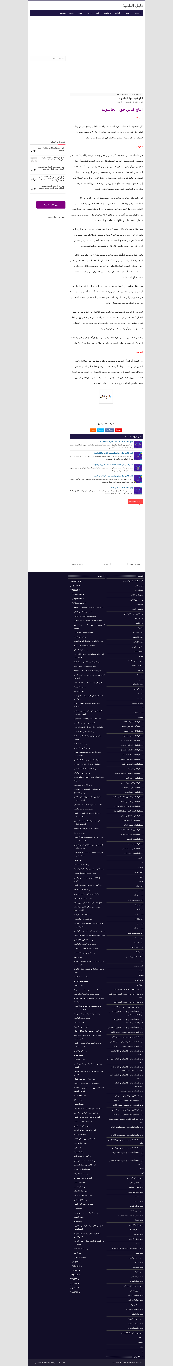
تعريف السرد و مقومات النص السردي (87, 894)
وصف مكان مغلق (80, 1257)
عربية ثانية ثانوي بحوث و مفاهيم (132, 1091)
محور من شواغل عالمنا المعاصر (132, 1333)
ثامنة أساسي (138, 909)
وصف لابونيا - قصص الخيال (83, 612)
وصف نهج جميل (79, 1187)
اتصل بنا (62, 1362)
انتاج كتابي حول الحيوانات (83, 1178)
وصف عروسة (78, 957)
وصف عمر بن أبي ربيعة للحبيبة (84, 953)
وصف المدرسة (79, 691)
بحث (141, 863)
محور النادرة (139, 1272)
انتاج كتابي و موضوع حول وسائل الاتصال (88, 1031)
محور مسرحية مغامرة (135, 1323)
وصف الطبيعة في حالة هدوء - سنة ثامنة (87, 662)
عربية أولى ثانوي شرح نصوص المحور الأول (128, 989)
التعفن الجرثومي (137, 647)
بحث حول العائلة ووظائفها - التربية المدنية (88, 641)
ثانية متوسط (139, 938)
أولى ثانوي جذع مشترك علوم (133, 614)
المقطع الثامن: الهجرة (135, 769)
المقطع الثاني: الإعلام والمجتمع (132, 787)
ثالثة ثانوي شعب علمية (135, 900)
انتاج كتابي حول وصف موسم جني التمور (88, 885)
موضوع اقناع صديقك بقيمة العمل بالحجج (88, 670)
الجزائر (141, 656)
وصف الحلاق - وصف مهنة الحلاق (85, 1079)
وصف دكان (78, 1100)
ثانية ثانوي (139, 924)
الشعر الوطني (138, 689)
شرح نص (140, 985)
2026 (77, 581)
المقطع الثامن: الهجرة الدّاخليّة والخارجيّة (129, 773)
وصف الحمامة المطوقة (82, 889)
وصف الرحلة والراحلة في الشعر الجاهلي (88, 620)
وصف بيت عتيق (79, 1182)
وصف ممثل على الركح (82, 773)
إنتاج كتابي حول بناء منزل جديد (121, 487)
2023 (76, 1275)
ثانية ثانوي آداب (138, 928)
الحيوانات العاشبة (137, 665)
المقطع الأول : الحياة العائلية (133, 722)
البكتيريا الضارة (138, 632)
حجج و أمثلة (139, 952)
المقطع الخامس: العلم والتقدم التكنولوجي (128, 806)
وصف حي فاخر (79, 1022)
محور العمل (139, 1244)
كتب (142, 1173)
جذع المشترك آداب (136, 947)
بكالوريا (140, 867)
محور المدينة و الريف (136, 1258)
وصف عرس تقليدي (80, 1051)
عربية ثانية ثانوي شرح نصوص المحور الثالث (128, 1100)
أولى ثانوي (139, 604)
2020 (75, 1288)
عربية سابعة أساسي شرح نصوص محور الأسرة (127, 1135)
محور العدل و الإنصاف (135, 1239)
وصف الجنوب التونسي (82, 748)
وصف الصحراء (79, 1152)
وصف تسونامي (79, 1059)
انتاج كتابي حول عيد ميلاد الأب (84, 723)
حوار (141, 961)
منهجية (141, 1337)
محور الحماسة (138, 1201)
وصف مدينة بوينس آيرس (83, 898)
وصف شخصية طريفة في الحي (84, 1161)
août (77, 1262)
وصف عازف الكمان (81, 650)
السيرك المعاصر (137, 684)
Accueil (106, 564)
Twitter (100, 430)
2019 (76, 1292)
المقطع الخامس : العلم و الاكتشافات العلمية (128, 797)
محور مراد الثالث (137, 1314)
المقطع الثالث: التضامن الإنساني (132, 745)
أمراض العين (139, 585)
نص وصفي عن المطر (81, 1126)
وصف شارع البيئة (80, 1134)
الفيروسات (139, 698)
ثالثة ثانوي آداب (138, 895)
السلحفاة (140, 675)
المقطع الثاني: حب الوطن (134, 792)
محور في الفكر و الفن (135, 1300)
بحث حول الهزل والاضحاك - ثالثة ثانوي (87, 718)
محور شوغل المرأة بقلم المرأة (132, 1286)
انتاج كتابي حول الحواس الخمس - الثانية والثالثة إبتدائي (113, 453)
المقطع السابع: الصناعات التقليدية (131, 830)
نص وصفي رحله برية (81, 1027)
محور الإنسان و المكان (135, 1192)
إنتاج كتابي (120, 102)
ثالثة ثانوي (139, 891)
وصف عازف (78, 860)
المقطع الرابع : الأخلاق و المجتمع (132, 816)
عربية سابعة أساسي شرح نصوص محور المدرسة (126, 1148)
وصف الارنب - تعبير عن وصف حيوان (86, 1083)
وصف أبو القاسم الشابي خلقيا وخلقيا (87, 1014)
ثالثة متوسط (139, 905)
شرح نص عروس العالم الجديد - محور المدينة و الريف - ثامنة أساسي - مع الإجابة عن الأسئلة (51, 179)
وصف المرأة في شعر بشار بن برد (86, 1213)
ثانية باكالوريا (139, 919)
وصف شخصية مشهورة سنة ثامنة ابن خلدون (89, 935)
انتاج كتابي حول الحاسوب (83, 1195)
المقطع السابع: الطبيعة (135, 839)
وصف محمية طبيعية (81, 977)
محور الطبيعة (138, 1234)
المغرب (140, 717)
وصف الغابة (78, 1221)
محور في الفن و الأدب (135, 1305)
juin (76, 1270)
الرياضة (140, 670)
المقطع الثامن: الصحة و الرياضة (132, 759)
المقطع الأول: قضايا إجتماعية (133, 736)
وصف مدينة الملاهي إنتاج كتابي (85, 944)
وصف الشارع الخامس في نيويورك (86, 948)
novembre (78, 594)
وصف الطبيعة (78, 1217)
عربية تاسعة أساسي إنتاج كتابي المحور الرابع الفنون (125, 1027)
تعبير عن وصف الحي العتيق (83, 1204)
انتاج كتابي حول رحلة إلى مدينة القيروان (88, 1108)
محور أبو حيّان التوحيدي (135, 1178)
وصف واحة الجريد (80, 1095)
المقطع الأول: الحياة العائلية (133, 731)
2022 (75, 1279)
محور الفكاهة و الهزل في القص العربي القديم (127, 1248)
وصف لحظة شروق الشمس (83, 919)
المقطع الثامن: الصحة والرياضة (132, 764)
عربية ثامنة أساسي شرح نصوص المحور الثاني (127, 1037)
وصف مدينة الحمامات (81, 864)
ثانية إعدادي (139, 914)
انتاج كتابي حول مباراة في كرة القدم (86, 828)
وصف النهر (78, 1147)
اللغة (141, 708)
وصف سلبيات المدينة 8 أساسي (85, 873)
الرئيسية (138, 13)
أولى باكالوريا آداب (137, 595)
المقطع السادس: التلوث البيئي (132, 848)
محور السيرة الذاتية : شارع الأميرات (130, 1215)
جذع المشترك (138, 942)
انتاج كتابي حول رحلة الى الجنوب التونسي (88, 727)
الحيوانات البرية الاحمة (135, 661)
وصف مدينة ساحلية (80, 743)
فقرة (141, 1168)
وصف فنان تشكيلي (80, 1200)
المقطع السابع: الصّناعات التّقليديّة (131, 834)
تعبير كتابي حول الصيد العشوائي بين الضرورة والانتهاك (113, 464)
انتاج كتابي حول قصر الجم (83, 1156)
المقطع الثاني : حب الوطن (134, 778)
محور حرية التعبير (137, 1276)
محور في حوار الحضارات (134, 1309)
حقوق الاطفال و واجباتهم (134, 956)
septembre (80, 603)
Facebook (109, 430)
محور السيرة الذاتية (136, 1211)
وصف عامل (78, 1208)
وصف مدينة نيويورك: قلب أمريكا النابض (88, 804)
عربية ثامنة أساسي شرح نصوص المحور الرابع (127, 1046)
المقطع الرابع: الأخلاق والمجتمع (132, 820)
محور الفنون (139, 1253)
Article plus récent (134, 564)
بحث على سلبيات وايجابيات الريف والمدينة (89, 869)
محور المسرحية (138, 1267)
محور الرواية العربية (136, 1206)
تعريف (141, 881)
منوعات (140, 1342)
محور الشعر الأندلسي (136, 1225)
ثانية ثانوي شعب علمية (135, 933)
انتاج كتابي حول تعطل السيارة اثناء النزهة (88, 607)
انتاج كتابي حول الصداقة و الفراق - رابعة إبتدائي (115, 441)
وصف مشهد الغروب (81, 981)
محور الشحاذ (139, 1220)
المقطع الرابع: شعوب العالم (133, 825)
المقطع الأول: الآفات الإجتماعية (132, 726)
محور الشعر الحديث (136, 1229)
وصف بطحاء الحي (80, 1143)
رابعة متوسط (138, 966)
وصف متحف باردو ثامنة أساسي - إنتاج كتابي (89, 931)
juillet (78, 1266)
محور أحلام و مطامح (136, 1182)
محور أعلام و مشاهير (136, 1187)
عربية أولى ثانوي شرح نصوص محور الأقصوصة (127, 1007)
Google (118, 430)
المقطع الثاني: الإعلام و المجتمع (132, 783)
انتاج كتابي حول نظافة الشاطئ (85, 1165)
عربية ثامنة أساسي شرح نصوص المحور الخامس (126, 1041)
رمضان (141, 971)
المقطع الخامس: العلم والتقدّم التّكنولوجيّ (128, 811)
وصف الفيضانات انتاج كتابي (83, 632)
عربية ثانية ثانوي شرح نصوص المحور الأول (128, 1096)
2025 (76, 586)
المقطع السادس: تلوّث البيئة (133, 853)
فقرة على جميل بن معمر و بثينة (85, 666)
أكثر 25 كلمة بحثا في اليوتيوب (133, 581)
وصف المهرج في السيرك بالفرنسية (86, 994)
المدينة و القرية (138, 712)
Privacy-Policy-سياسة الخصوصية (44, 1362)
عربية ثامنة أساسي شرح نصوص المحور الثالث (127, 1032)
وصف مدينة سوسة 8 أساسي (84, 731)
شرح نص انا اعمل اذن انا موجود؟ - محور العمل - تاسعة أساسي (52, 159)
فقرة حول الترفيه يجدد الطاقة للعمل (86, 760)
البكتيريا (140, 628)
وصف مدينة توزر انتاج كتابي (83, 940)
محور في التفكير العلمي (135, 1295)
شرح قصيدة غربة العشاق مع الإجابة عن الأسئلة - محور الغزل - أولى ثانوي (51, 168)
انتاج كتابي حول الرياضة (82, 914)
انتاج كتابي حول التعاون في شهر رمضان (88, 903)
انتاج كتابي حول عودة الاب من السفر (87, 1117)
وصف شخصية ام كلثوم (82, 1018)
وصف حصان (78, 985)
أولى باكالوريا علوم (136, 600)
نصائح (141, 1347)
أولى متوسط (139, 618)
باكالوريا (140, 858)
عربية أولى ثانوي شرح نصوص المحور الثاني (128, 1002)
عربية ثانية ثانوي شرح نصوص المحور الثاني (128, 1105)
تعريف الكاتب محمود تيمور (83, 785)
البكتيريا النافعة (138, 637)
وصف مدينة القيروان (81, 1173)
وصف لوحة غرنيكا (80, 833)
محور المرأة (139, 1262)
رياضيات (140, 975)
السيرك (140, 679)
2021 (75, 1283)
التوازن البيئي (138, 651)
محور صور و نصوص (136, 1291)
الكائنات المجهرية (137, 703)
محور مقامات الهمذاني (135, 1328)
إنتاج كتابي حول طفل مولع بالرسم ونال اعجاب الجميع (113, 476)
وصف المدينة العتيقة (81, 1249)
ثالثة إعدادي (139, 886)
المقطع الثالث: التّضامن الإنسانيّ (132, 750)
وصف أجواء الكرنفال (81, 1191)
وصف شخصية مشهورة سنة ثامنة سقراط (88, 990)
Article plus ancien (77, 564)
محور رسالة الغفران (136, 1281)
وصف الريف (78, 1253)
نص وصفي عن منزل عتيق (83, 1121)
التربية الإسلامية (138, 642)
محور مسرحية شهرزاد (135, 1319)
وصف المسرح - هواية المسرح (84, 645)
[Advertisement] (86, 35)
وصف (141, 1352)
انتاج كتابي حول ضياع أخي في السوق (87, 1113)
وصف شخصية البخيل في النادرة (85, 616)
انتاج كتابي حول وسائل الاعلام (84, 1139)
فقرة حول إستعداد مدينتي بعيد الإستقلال (88, 682)
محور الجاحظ (138, 1197)
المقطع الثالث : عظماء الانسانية (132, 740)
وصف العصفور (79, 1104)
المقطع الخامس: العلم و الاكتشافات (131, 801)
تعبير (141, 877)
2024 (76, 590)
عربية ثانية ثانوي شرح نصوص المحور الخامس (127, 1110)
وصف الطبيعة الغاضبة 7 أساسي (85, 768)
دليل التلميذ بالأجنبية (51, 205)
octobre (79, 599)
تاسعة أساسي (138, 872)
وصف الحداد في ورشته (82, 1169)
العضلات (140, 693)
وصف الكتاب (78, 1055)
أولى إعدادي (139, 590)
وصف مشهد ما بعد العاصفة (83, 809)
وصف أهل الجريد (80, 637)
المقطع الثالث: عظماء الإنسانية (132, 755)
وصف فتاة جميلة (79, 687)
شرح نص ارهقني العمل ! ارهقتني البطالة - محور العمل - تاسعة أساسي (51, 187)
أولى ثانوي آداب (137, 609)
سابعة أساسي (138, 980)
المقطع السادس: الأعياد (135, 844)
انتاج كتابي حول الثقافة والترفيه (85, 1130)
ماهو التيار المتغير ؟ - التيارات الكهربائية (87, 764)
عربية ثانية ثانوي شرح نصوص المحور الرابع (128, 1114)
